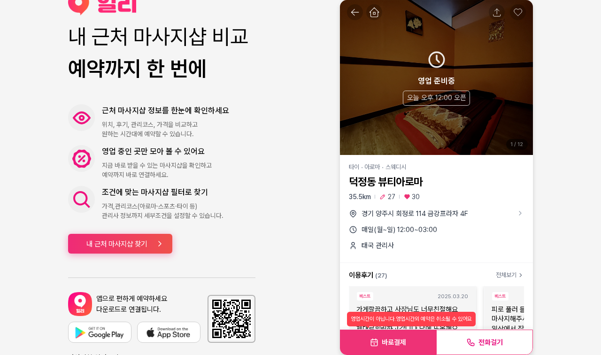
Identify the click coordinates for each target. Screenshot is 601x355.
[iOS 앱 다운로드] (168, 332)
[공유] (497, 12)
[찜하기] (518, 12)
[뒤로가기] (355, 12)
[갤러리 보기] (436, 77)
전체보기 (506, 274)
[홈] (374, 12)
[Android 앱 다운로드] (99, 332)
